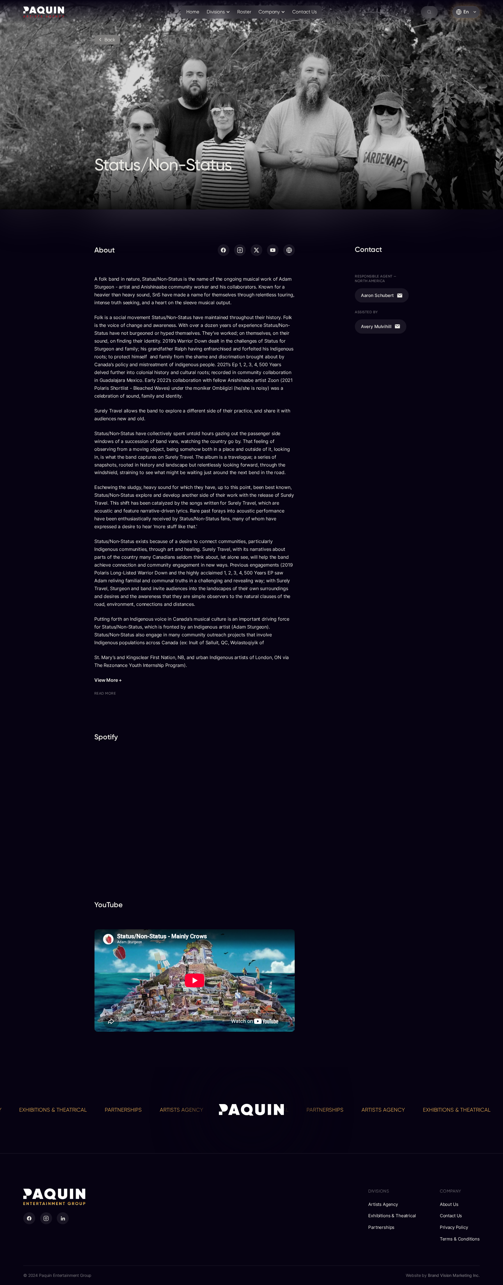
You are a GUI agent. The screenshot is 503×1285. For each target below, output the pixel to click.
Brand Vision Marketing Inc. (454, 1275)
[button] (218, 12)
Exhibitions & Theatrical (401, 1110)
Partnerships (67, 1110)
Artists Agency (126, 1110)
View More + (108, 680)
